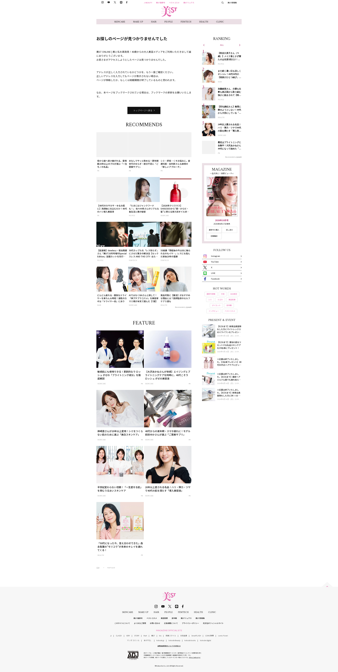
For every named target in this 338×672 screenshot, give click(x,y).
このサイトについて (122, 623)
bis (160, 635)
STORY (136, 635)
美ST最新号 (160, 2)
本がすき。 (148, 640)
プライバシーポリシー (190, 623)
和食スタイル (171, 635)
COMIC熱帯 (209, 635)
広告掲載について (171, 623)
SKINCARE (119, 22)
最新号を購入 (214, 230)
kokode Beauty (174, 640)
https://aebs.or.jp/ (194, 657)
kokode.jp (160, 640)
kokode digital (205, 640)
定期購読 (214, 236)
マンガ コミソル (133, 640)
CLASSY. (119, 635)
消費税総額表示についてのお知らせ (169, 646)
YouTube (215, 262)
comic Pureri (223, 635)
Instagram (215, 256)
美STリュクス (188, 2)
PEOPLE (168, 22)
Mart (145, 635)
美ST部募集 (232, 2)
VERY (128, 635)
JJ (111, 635)
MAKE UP (138, 22)
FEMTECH (186, 22)
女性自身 (183, 635)
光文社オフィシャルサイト (213, 623)
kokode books (190, 640)
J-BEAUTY (148, 2)
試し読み (229, 230)
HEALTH (203, 22)
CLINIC (220, 22)
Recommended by (180, 307)
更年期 (174, 618)
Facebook (215, 279)
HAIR (153, 22)
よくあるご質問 (140, 623)
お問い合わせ (155, 623)
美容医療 (164, 618)
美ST (153, 635)
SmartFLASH (196, 635)
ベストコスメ (174, 2)
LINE (213, 273)
